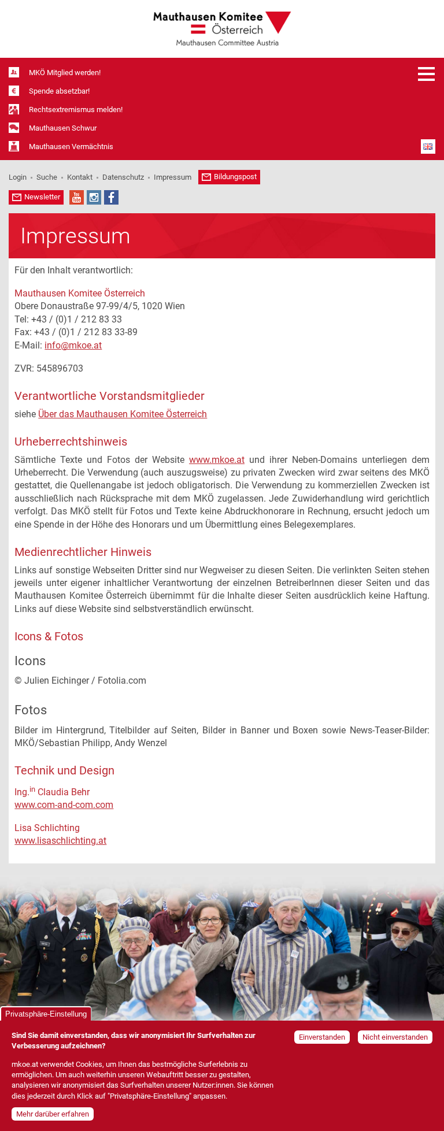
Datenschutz (123, 177)
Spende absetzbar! (59, 91)
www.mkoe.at (217, 459)
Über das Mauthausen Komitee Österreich (122, 414)
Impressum (172, 177)
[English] (428, 146)
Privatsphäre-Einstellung (46, 1014)
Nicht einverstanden (395, 1037)
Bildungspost (235, 176)
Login (18, 177)
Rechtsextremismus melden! (76, 109)
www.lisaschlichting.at (60, 840)
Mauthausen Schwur (63, 128)
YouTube (76, 197)
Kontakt (79, 177)
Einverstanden (322, 1037)
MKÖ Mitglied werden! (65, 72)
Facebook (111, 197)
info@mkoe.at (73, 345)
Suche (46, 177)
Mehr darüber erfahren (52, 1114)
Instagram (94, 197)
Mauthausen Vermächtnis (71, 146)
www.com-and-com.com (63, 804)
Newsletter (42, 196)
